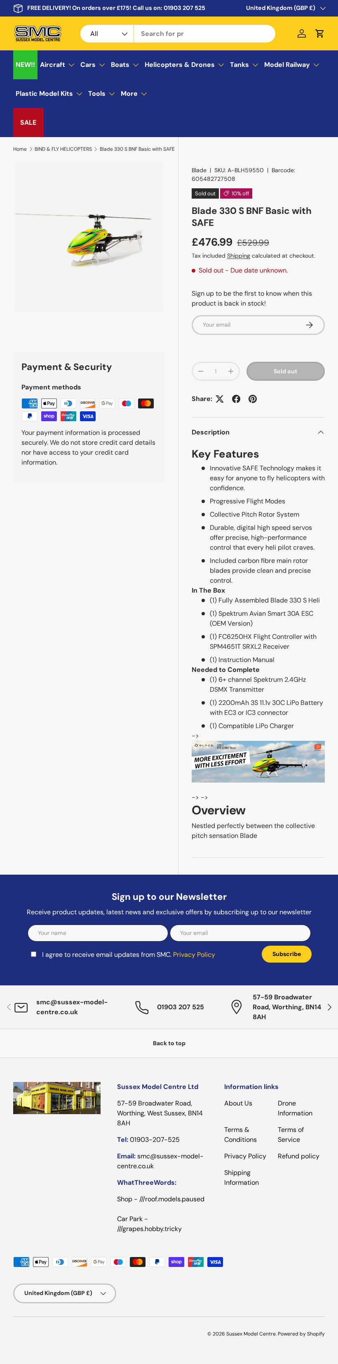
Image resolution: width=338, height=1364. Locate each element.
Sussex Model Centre (251, 1334)
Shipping (238, 255)
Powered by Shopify (301, 1334)
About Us (238, 1103)
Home (20, 149)
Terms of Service (291, 1134)
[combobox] (177, 34)
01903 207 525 (184, 8)
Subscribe (286, 954)
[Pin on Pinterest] (252, 399)
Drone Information (295, 1108)
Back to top (169, 1043)
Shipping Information (241, 1177)
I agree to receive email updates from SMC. (128, 954)
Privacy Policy (194, 954)
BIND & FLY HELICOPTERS (63, 149)
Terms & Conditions (240, 1134)
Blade (199, 170)
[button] (320, 33)
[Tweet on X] (219, 399)
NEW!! (25, 64)
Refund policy (298, 1156)
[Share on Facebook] (236, 399)
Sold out (285, 371)
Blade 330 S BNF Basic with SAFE (137, 149)
